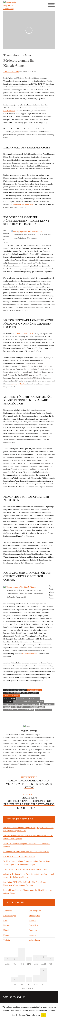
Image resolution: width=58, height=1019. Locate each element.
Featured (32, 920)
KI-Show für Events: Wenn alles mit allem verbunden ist (26, 852)
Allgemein (7, 911)
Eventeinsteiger (9, 916)
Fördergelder (11, 704)
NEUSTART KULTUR (25, 333)
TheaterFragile (43, 710)
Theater (29, 710)
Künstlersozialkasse (29, 653)
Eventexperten (34, 916)
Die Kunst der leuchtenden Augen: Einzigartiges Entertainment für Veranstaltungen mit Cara (28, 829)
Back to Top (27, 989)
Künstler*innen (9, 111)
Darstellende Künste (24, 701)
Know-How (33, 925)
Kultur (8, 707)
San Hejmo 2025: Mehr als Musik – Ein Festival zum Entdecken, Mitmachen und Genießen (24, 883)
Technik (6, 940)
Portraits (33, 698)
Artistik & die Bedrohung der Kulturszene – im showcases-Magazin (26, 845)
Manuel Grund (11, 696)
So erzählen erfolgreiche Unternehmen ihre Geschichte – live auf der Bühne (27, 891)
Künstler (22, 698)
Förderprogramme (29, 704)
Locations (33, 930)
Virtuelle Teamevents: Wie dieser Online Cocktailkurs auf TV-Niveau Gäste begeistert (28, 837)
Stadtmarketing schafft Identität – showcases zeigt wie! (25, 869)
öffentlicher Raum (34, 707)
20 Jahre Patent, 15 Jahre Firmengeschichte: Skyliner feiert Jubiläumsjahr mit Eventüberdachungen (26, 862)
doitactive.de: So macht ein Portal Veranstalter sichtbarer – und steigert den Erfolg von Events (28, 875)
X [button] (43, 1015)
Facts (5, 920)
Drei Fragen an (35, 911)
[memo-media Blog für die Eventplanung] (16, 5)
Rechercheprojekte (14, 710)
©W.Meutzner (34, 690)
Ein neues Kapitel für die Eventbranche (19, 856)
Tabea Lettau (11, 71)
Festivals (6, 925)
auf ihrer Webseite (18, 384)
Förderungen (47, 704)
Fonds (40, 701)
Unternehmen (34, 940)
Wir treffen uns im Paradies (23, 204)
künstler (18, 707)
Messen (6, 935)
